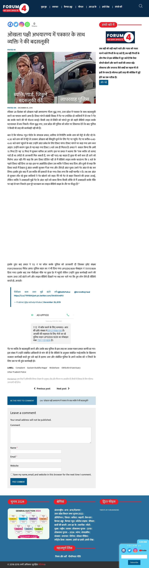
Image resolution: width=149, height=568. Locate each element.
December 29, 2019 (52, 302)
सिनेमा (72, 536)
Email (13, 457)
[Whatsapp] (27, 24)
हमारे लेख (105, 7)
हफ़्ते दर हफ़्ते (78, 540)
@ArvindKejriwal (82, 292)
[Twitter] (129, 550)
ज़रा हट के (92, 7)
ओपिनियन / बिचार (62, 518)
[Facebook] (123, 550)
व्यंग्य (78, 532)
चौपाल (80, 7)
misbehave (54, 368)
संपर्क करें (118, 7)
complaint (20, 368)
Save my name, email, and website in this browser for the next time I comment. (52, 475)
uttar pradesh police (16, 372)
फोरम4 (42, 565)
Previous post (43, 389)
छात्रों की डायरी (60, 525)
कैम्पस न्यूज (69, 521)
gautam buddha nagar (37, 368)
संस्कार (57, 536)
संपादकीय (85, 532)
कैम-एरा (88, 518)
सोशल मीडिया (82, 536)
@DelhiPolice (64, 292)
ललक (68, 529)
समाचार (55, 7)
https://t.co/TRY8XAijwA (25, 295)
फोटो (88, 525)
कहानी (81, 518)
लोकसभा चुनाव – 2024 (64, 532)
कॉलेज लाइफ (81, 521)
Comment (15, 425)
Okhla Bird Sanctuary (71, 368)
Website (14, 466)
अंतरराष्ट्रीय (58, 510)
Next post (61, 389)
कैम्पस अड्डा (68, 7)
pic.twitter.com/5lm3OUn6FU (50, 295)
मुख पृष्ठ (44, 7)
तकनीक (81, 525)
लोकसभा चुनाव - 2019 (81, 529)
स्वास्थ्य (69, 540)
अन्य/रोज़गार (75, 510)
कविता (74, 518)
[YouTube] (143, 550)
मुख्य (56, 529)
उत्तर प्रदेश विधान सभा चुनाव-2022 (68, 514)
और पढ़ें (104, 82)
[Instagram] (135, 550)
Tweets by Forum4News (109, 510)
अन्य (66, 510)
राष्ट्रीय (62, 529)
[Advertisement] (120, 119)
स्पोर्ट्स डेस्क (59, 540)
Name (13, 448)
